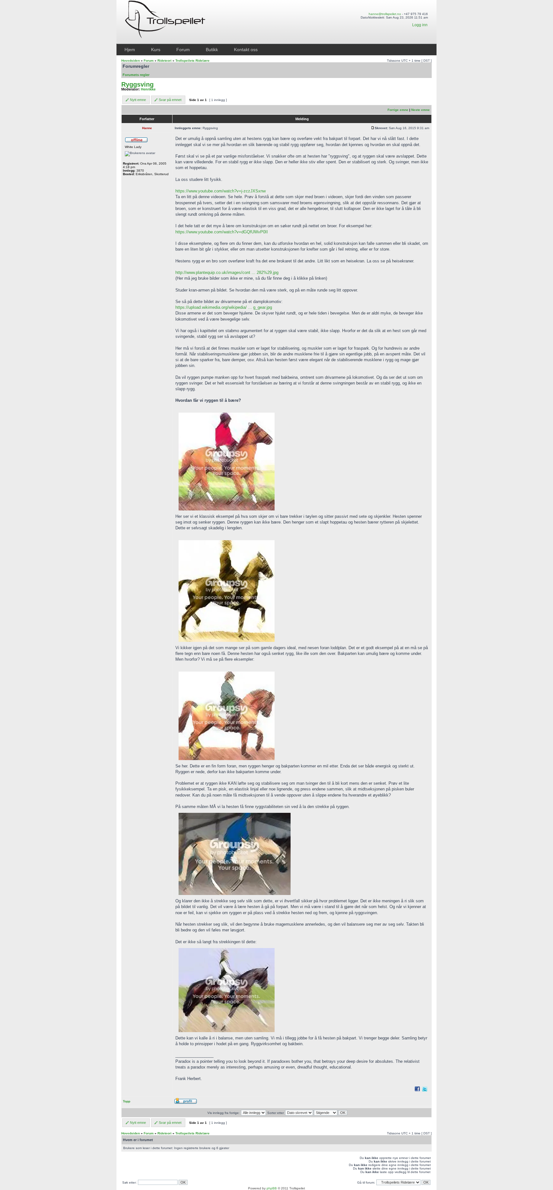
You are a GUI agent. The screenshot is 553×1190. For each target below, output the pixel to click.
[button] (136, 100)
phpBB (272, 1188)
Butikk (212, 49)
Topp (126, 1101)
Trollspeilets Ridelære (192, 60)
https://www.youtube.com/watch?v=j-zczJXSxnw (220, 191)
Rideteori (164, 60)
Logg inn (420, 25)
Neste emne (420, 110)
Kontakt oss (246, 49)
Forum (183, 49)
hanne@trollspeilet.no (385, 14)
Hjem (129, 49)
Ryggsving (137, 84)
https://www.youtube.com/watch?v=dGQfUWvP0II (221, 231)
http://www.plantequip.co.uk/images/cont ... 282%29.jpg (226, 272)
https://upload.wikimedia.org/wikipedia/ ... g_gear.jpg (223, 307)
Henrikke (148, 89)
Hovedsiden (130, 60)
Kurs (155, 49)
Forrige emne (398, 110)
